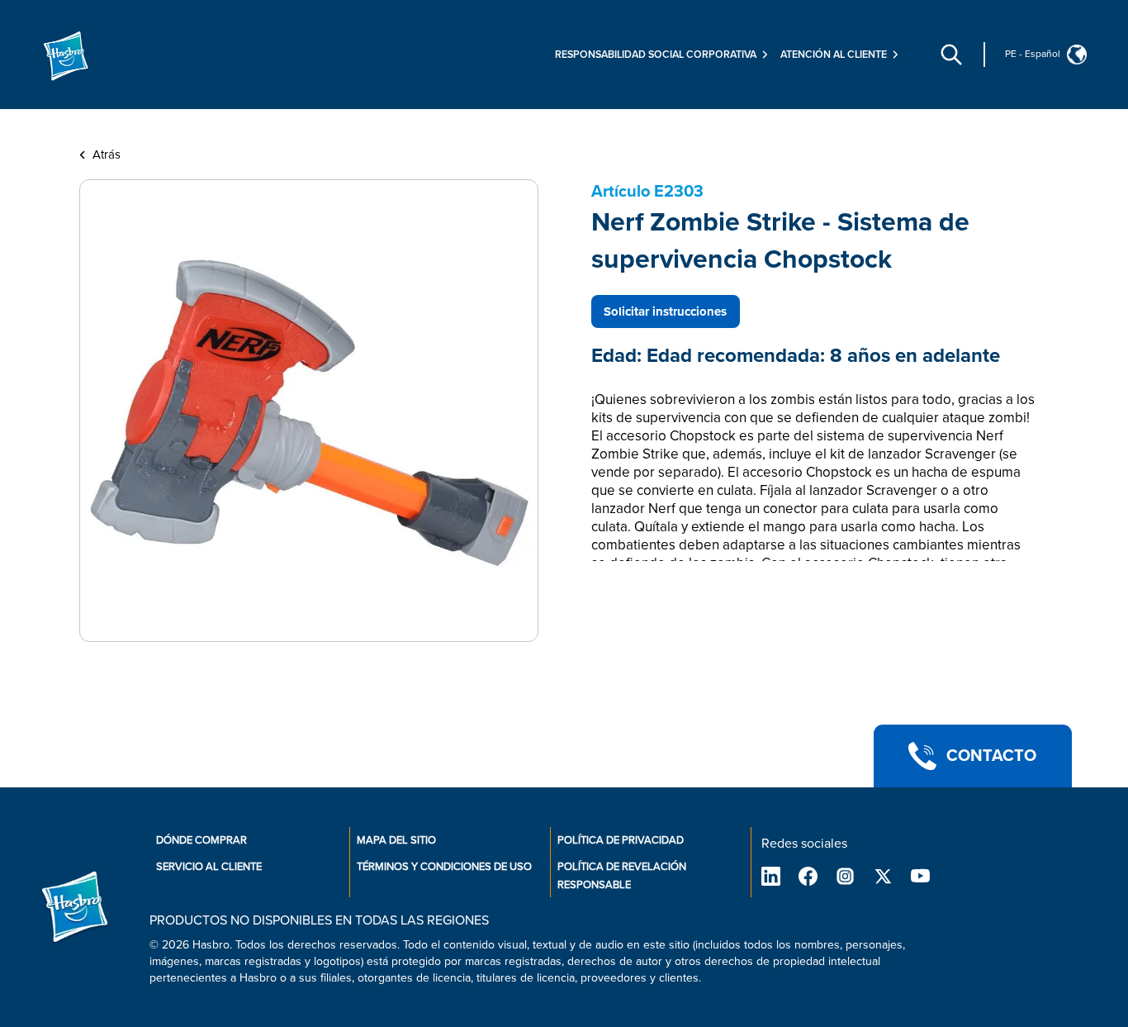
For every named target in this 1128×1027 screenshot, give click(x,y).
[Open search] (951, 54)
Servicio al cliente (209, 866)
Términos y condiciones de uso (444, 866)
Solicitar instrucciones (665, 311)
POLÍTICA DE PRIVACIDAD (620, 840)
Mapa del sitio (396, 840)
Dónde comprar (201, 840)
